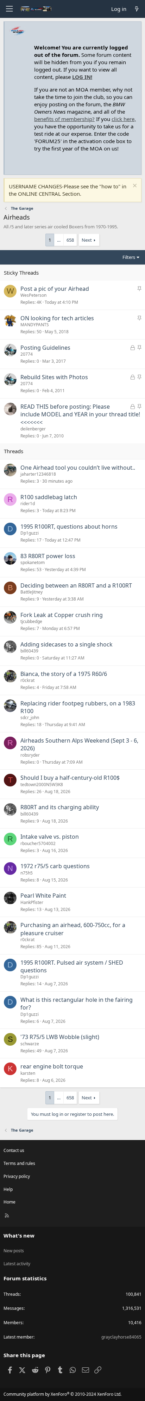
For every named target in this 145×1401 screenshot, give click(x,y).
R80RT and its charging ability (59, 807)
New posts (14, 1251)
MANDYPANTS (34, 325)
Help (8, 1189)
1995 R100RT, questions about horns (69, 526)
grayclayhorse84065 (121, 1337)
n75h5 (26, 873)
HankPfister (31, 902)
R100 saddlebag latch (48, 497)
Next (87, 240)
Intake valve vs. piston (49, 836)
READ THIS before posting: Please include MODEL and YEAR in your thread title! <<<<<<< (80, 414)
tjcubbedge (31, 621)
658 (70, 240)
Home (9, 1202)
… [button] (59, 240)
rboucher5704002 (38, 843)
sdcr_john (29, 717)
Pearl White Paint (43, 895)
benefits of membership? (64, 118)
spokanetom (32, 562)
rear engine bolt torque (51, 1066)
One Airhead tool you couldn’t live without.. (77, 467)
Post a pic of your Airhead (54, 289)
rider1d (27, 504)
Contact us (14, 1150)
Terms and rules (19, 1163)
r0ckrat (27, 680)
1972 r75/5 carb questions (55, 866)
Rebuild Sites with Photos (54, 377)
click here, (124, 118)
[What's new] (137, 9)
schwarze (29, 1044)
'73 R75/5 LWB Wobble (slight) (59, 1037)
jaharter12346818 (38, 474)
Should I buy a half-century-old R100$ (70, 778)
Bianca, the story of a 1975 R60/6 (63, 674)
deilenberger (33, 429)
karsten (27, 1073)
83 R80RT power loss (47, 556)
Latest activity (17, 1264)
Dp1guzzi (29, 533)
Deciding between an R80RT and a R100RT (76, 585)
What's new (19, 1235)
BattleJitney (31, 592)
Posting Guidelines (45, 347)
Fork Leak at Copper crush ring (61, 615)
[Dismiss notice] (134, 186)
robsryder (30, 755)
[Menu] (9, 9)
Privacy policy (17, 1176)
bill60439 (29, 651)
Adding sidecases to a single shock (66, 644)
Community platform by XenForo (62, 1394)
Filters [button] (128, 257)
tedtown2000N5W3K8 (41, 784)
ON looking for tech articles (57, 318)
